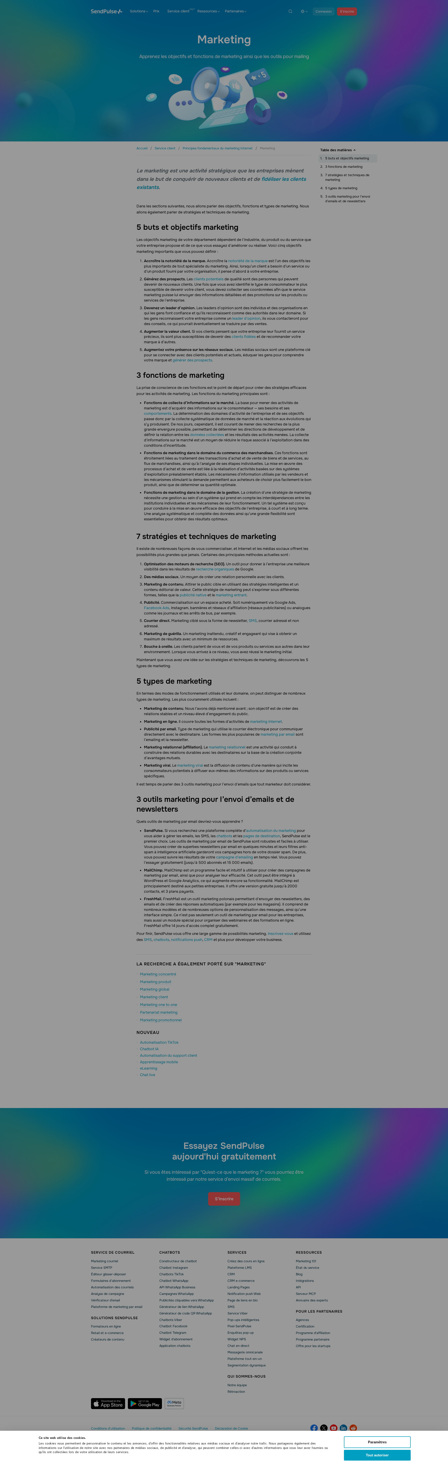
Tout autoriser (377, 1455)
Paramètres (377, 1442)
